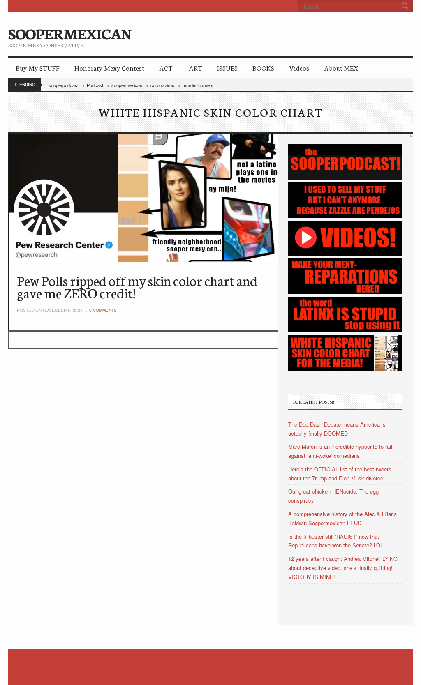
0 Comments (103, 310)
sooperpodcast (64, 85)
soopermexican (126, 85)
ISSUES (227, 67)
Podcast (95, 85)
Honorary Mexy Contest (109, 67)
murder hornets (198, 85)
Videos (299, 67)
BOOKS (263, 67)
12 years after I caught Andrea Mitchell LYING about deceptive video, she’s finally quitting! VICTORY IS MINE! (343, 568)
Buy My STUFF (38, 67)
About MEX (341, 67)
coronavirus (162, 85)
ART (195, 67)
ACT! (166, 67)
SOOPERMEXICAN (69, 33)
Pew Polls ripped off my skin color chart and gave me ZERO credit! (137, 286)
